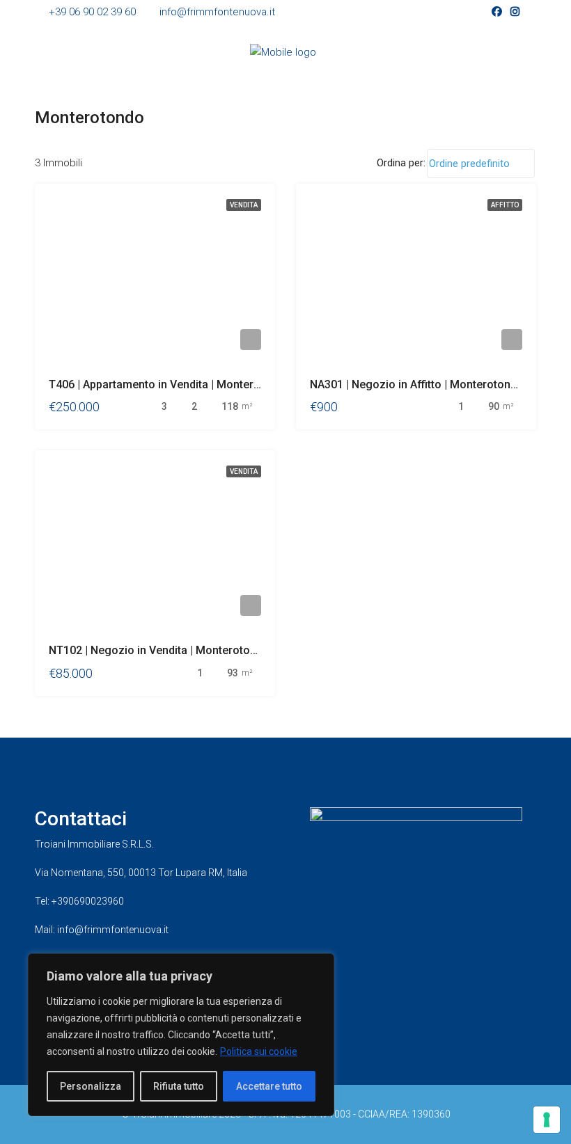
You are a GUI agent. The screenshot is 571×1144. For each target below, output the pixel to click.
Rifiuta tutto (178, 1086)
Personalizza (90, 1086)
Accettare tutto (269, 1086)
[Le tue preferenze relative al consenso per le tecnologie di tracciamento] (546, 1119)
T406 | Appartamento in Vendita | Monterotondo (169, 384)
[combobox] (481, 163)
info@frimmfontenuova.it (113, 929)
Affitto (505, 205)
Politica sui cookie (258, 1051)
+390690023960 (88, 901)
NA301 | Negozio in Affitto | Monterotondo (417, 384)
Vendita (244, 205)
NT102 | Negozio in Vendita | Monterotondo (159, 650)
